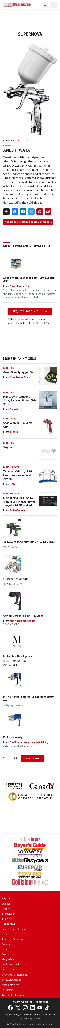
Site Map (28, 1018)
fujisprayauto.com (13, 705)
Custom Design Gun (15, 579)
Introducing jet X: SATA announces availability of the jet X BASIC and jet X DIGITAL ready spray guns (19, 501)
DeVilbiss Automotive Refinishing (29, 742)
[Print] (6, 211)
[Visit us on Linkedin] (32, 1007)
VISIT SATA (10, 547)
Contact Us (49, 1014)
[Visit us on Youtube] (39, 1007)
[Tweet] (31, 211)
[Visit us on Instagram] (25, 1007)
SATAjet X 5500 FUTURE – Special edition (29, 542)
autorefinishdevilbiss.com (18, 746)
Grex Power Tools (20, 377)
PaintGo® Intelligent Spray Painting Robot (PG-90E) (19, 400)
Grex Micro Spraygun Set (19, 372)
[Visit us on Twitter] (17, 1007)
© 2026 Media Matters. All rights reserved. (30, 1024)
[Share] (15, 211)
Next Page (32, 758)
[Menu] (53, 5)
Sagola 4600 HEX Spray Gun (17, 424)
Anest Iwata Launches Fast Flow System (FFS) (29, 279)
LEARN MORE (11, 624)
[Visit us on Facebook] (10, 1007)
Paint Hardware (12, 467)
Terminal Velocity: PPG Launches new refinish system (17, 475)
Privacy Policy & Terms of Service (22, 1014)
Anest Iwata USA (19, 140)
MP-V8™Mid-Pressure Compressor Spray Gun (28, 698)
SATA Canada (17, 510)
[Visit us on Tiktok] (47, 1007)
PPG (12, 484)
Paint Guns (9, 368)
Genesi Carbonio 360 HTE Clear (23, 615)
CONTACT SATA (12, 584)
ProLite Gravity (13, 737)
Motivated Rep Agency (22, 620)
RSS (38, 1018)
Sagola (14, 431)
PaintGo (14, 409)
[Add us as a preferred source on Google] (48, 211)
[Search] (45, 5)
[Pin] (39, 211)
